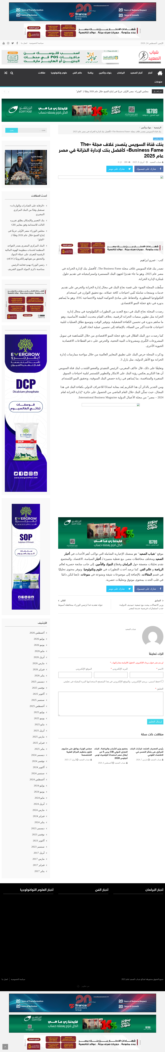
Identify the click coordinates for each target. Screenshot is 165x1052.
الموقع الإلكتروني (84, 669)
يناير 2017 (39, 871)
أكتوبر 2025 (38, 694)
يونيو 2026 (39, 645)
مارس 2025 (38, 736)
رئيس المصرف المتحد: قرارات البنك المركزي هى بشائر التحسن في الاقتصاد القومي (146, 751)
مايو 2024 (39, 798)
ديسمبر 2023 (37, 828)
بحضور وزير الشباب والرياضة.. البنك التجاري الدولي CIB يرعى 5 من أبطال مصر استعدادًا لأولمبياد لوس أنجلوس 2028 (111, 753)
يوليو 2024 (39, 785)
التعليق (159, 689)
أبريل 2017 (39, 853)
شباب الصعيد (155, 162)
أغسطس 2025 (37, 706)
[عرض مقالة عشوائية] (5, 73)
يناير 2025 (39, 749)
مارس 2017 (38, 859)
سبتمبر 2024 (37, 773)
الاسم (159, 669)
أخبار (150, 73)
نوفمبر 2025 (38, 687)
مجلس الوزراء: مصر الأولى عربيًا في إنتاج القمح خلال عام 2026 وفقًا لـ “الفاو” (26, 235)
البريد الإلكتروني (119, 669)
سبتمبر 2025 (37, 700)
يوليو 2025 (39, 712)
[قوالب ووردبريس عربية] (78, 986)
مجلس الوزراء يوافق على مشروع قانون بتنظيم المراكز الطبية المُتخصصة (77, 751)
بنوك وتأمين (105, 73)
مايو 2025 (39, 724)
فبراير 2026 (38, 669)
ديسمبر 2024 (37, 755)
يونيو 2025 (39, 718)
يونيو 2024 (39, 791)
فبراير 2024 (38, 816)
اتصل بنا (24, 43)
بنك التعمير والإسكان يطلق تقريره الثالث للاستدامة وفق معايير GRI (27, 222)
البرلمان (121, 73)
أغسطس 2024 (37, 779)
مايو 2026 (39, 651)
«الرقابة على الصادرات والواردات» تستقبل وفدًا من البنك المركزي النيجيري (27, 210)
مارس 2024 (38, 810)
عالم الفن (77, 73)
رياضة (90, 73)
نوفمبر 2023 (38, 834)
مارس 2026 (38, 663)
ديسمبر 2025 (37, 681)
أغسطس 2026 (37, 632)
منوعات (158, 82)
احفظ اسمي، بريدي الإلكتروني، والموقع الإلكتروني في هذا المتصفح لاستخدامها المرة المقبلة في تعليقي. (112, 681)
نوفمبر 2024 (38, 761)
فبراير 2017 (38, 865)
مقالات (41, 73)
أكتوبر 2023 (38, 840)
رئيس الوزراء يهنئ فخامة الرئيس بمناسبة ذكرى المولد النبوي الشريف (26, 267)
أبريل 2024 (39, 804)
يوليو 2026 (39, 639)
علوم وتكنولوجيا (59, 73)
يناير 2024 (39, 822)
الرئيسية (160, 73)
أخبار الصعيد (136, 73)
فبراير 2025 (38, 742)
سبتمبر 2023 (37, 846)
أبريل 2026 (39, 657)
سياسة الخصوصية (36, 43)
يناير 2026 (39, 675)
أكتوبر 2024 (38, 767)
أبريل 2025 (39, 730)
